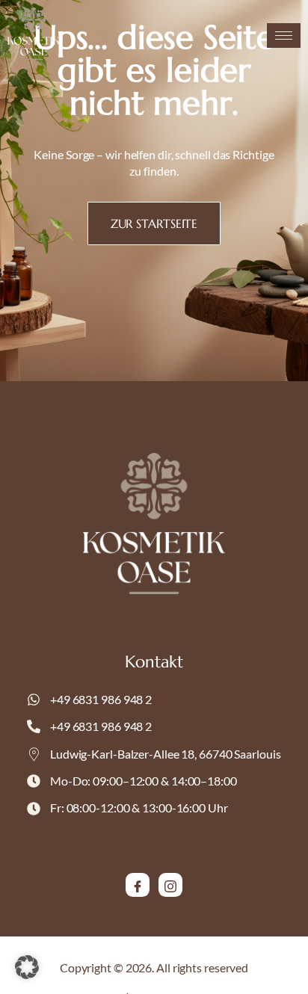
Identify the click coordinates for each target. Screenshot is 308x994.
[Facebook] (138, 885)
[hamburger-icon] (284, 35)
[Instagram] (170, 885)
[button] (27, 967)
